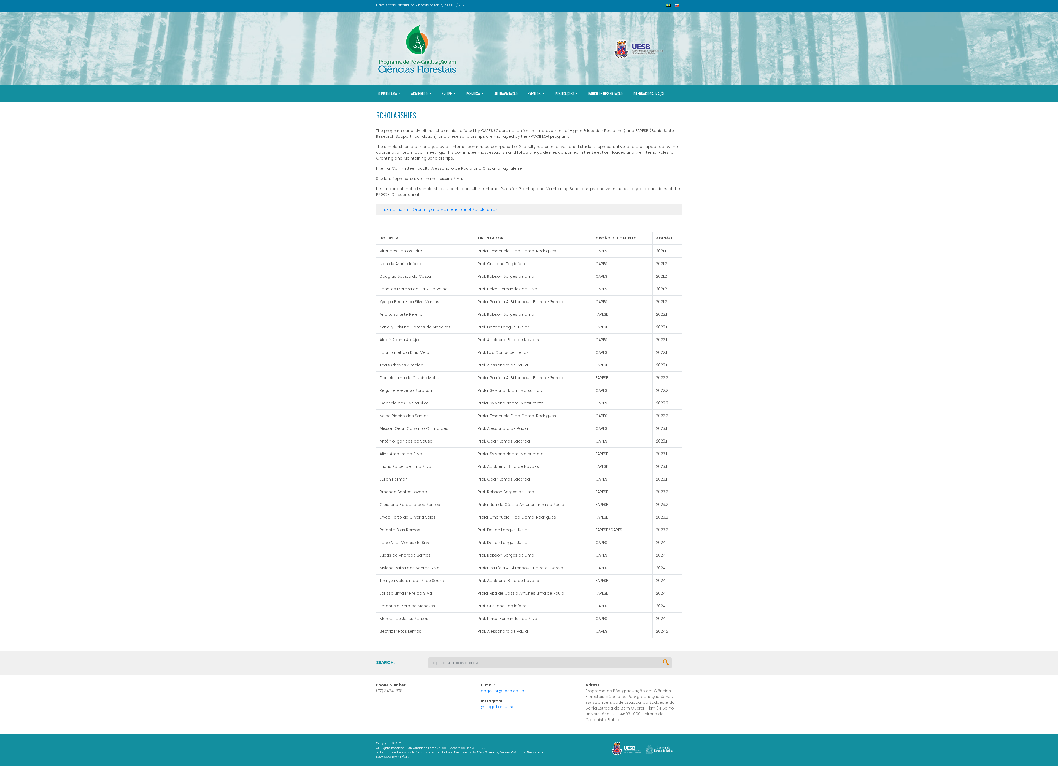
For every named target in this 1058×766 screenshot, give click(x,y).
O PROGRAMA (387, 93)
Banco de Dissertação (605, 93)
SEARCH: (385, 662)
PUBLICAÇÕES (564, 93)
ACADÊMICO (419, 93)
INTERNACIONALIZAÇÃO (649, 93)
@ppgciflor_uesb (498, 707)
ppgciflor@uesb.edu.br (503, 691)
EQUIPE (447, 93)
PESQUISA (473, 93)
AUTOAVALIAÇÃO (506, 93)
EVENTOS (534, 93)
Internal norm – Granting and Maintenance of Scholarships (440, 209)
